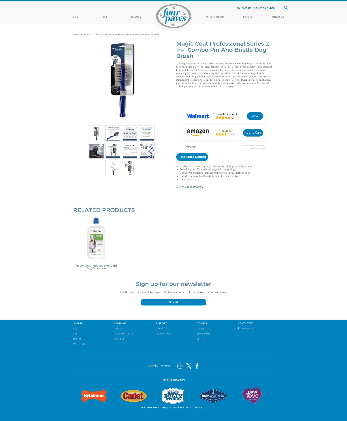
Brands (136, 17)
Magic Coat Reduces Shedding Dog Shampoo (96, 267)
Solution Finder (164, 333)
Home (75, 34)
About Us (278, 17)
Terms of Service (259, 145)
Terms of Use (203, 333)
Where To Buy (215, 17)
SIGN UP (173, 302)
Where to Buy (80, 344)
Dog (75, 17)
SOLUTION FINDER (264, 8)
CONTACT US (244, 8)
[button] (192, 157)
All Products (86, 34)
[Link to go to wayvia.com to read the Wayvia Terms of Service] (190, 147)
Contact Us (161, 328)
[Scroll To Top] (337, 412)
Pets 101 (248, 17)
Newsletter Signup (123, 333)
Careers (200, 338)
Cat (104, 17)
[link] (255, 116)
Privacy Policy (204, 328)
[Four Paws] (173, 17)
